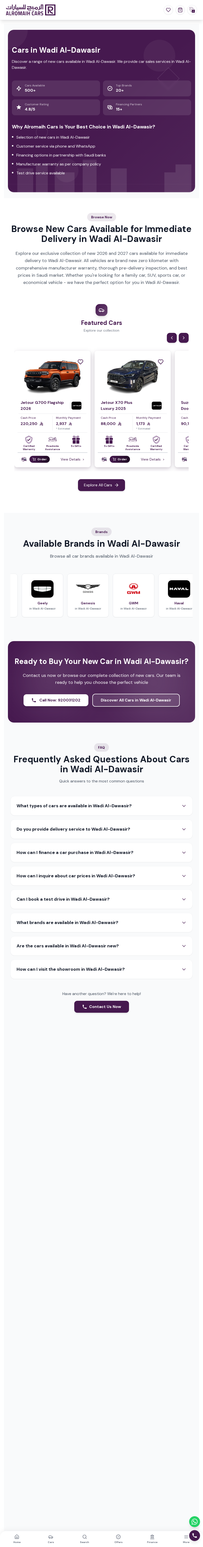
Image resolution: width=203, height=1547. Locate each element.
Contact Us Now (105, 1006)
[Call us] (194, 1535)
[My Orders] (180, 10)
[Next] (184, 338)
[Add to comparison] (24, 459)
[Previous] (172, 338)
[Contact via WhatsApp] (194, 1521)
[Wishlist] (168, 10)
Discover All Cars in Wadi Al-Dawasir (136, 700)
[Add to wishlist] (80, 362)
